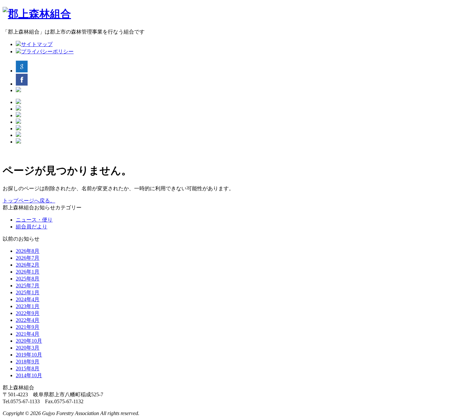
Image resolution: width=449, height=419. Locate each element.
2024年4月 (27, 299)
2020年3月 (27, 348)
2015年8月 (27, 368)
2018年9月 (27, 361)
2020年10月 (29, 341)
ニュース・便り (34, 220)
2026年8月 (27, 251)
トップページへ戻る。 (29, 200)
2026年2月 (27, 265)
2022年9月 (27, 313)
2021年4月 (27, 334)
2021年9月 (27, 327)
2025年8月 (27, 278)
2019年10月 (29, 354)
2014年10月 (29, 375)
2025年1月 (27, 292)
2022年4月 (27, 320)
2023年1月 (27, 306)
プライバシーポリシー (47, 51)
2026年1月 (27, 272)
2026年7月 (27, 258)
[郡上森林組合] (37, 14)
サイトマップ (37, 44)
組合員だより (31, 226)
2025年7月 (27, 285)
